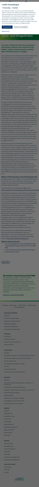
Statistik (15, 8)
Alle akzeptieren (7, 27)
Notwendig (6, 8)
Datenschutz (5, 31)
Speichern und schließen (20, 27)
